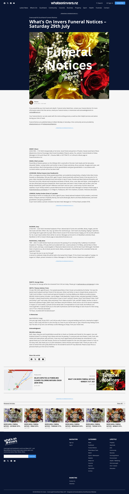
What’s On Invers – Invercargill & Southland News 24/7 (51, 492)
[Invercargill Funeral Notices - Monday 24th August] (116, 415)
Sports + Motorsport (93, 455)
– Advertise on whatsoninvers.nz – (64, 128)
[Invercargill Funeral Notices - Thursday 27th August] (54, 415)
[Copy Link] (43, 359)
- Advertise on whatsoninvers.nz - (69, 13)
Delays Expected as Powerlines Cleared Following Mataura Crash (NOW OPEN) (48, 380)
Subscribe (120, 3)
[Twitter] (8, 3)
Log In (71, 445)
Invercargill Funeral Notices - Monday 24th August (114, 425)
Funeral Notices (92, 447)
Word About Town (93, 450)
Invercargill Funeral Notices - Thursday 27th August (53, 425)
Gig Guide (112, 445)
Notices (36, 101)
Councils (62, 7)
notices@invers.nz (34, 112)
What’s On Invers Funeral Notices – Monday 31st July (81, 380)
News (89, 442)
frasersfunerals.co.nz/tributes (38, 190)
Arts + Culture (113, 465)
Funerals (99, 7)
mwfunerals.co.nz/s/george (85, 284)
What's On (33, 7)
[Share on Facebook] (31, 359)
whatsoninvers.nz (34, 124)
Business (70, 7)
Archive (90, 470)
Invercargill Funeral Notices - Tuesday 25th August (93, 425)
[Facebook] (4, 3)
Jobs (111, 447)
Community (53, 7)
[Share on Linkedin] (39, 359)
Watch (90, 452)
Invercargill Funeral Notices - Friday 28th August (31, 425)
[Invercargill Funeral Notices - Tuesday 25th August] (95, 415)
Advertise (71, 483)
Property (78, 7)
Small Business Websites (89, 492)
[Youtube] (14, 3)
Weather (90, 458)
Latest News (24, 7)
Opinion (90, 465)
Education (112, 468)
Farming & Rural (114, 455)
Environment (113, 458)
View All (120, 403)
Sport (85, 7)
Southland (43, 7)
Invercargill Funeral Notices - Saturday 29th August (12, 425)
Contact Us (72, 481)
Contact (106, 7)
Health (91, 7)
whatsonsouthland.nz (49, 124)
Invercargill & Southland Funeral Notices (43, 17)
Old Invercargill (114, 463)
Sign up (71, 442)
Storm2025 (91, 468)
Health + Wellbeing (115, 460)
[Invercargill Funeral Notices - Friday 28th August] (33, 415)
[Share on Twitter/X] (35, 359)
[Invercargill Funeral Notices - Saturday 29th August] (13, 415)
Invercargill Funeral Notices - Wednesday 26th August (73, 425)
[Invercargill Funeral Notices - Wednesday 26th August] (74, 415)
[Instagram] (11, 3)
